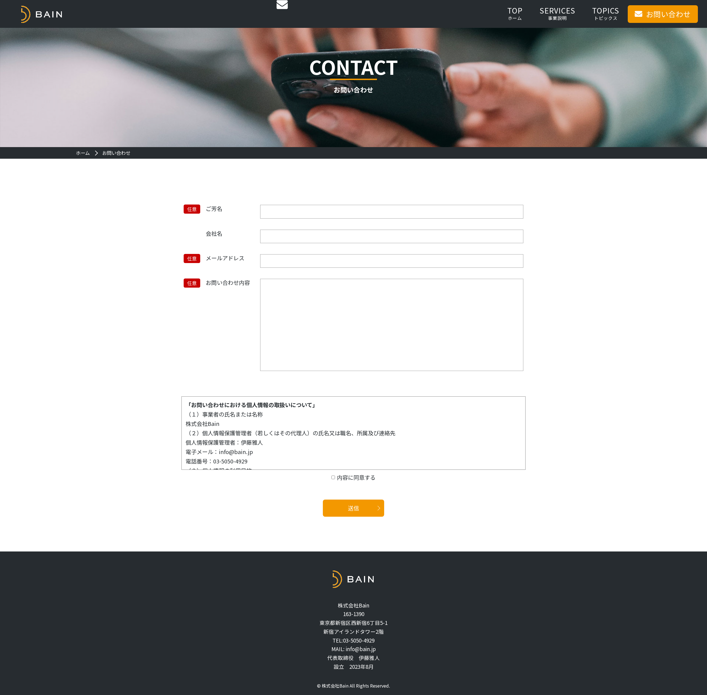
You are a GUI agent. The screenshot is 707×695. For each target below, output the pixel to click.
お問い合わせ (668, 14)
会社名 (214, 233)
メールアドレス (225, 258)
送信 (353, 508)
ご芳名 (214, 209)
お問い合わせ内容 (228, 283)
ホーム (83, 153)
